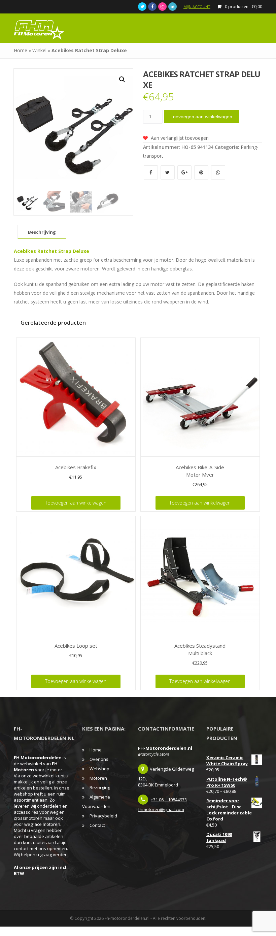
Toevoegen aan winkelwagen (201, 116)
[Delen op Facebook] (151, 172)
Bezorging (100, 787)
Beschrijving (42, 232)
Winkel (39, 50)
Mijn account (196, 6)
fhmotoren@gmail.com (161, 809)
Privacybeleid (103, 816)
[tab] (42, 232)
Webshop (99, 769)
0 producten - (243, 6)
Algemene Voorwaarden (96, 801)
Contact (97, 825)
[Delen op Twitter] (168, 172)
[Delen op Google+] (185, 172)
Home (20, 50)
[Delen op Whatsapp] (218, 172)
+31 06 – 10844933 (169, 800)
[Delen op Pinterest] (202, 172)
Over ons (99, 759)
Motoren (98, 778)
